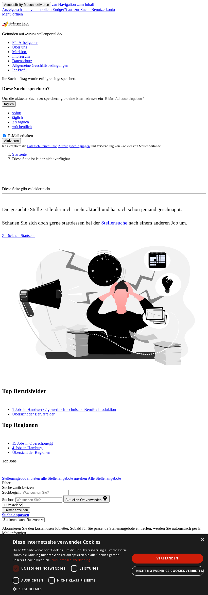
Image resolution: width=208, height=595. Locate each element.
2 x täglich (20, 122)
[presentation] (38, 9)
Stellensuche (114, 223)
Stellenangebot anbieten (21, 478)
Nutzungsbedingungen (74, 146)
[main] (104, 305)
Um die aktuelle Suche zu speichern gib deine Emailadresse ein (52, 98)
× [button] (202, 540)
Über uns (19, 47)
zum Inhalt (85, 4)
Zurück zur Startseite (18, 235)
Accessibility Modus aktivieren (26, 5)
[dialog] (104, 564)
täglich (9, 104)
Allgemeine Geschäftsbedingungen (40, 65)
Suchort (8, 499)
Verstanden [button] (167, 558)
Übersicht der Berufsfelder (33, 414)
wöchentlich (22, 126)
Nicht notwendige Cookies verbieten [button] (170, 571)
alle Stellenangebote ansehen (64, 478)
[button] (15, 515)
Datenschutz (22, 61)
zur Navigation (64, 4)
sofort (16, 113)
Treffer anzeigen (16, 510)
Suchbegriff (11, 492)
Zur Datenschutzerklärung (70, 560)
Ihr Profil (19, 70)
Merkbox (19, 52)
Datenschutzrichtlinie (42, 146)
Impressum (21, 56)
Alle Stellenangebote (104, 478)
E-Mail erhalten (20, 136)
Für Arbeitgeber (25, 42)
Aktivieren (11, 141)
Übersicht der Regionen (31, 452)
